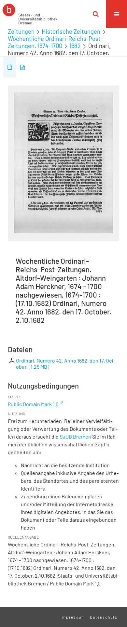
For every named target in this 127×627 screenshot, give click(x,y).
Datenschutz (103, 617)
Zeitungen (21, 31)
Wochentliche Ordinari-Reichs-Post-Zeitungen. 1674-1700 (55, 42)
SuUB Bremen (75, 436)
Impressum (73, 617)
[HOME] (30, 14)
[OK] (95, 14)
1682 (75, 45)
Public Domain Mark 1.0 (33, 404)
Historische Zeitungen (71, 31)
